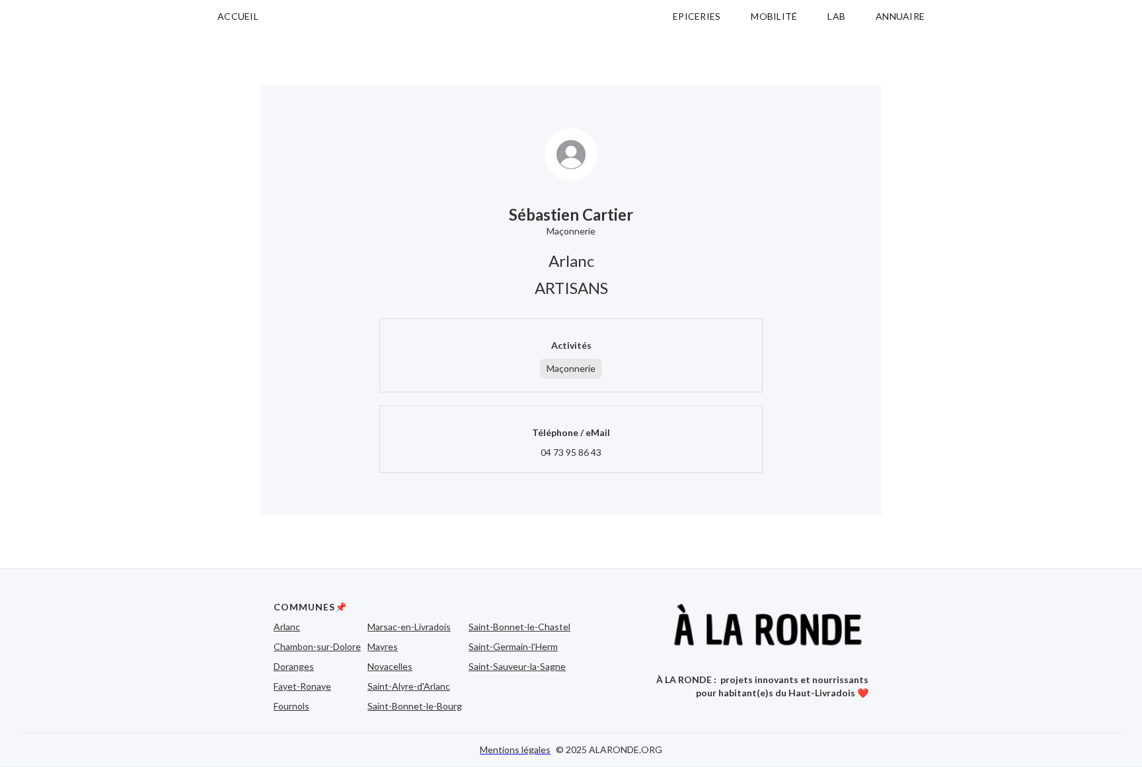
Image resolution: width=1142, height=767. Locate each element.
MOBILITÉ (774, 16)
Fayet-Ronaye (302, 686)
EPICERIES (696, 16)
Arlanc (287, 626)
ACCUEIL (237, 16)
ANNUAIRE (900, 16)
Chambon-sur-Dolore (317, 646)
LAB (836, 16)
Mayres (382, 646)
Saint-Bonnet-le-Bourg (414, 706)
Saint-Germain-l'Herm (513, 646)
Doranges (294, 666)
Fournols (291, 706)
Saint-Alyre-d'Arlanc (408, 686)
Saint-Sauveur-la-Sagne (517, 666)
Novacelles (389, 666)
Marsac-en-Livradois (409, 626)
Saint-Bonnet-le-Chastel (519, 626)
